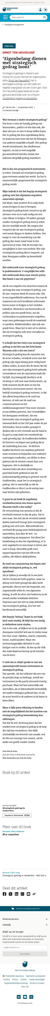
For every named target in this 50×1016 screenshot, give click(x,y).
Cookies (23, 980)
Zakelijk (7, 924)
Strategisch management (14, 25)
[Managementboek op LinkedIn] (19, 997)
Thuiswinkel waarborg (14, 976)
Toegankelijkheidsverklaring (15, 983)
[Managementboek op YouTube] (25, 997)
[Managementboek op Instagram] (31, 997)
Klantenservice (11, 919)
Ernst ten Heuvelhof (19, 80)
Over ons (25, 987)
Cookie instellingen (37, 980)
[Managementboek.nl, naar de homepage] (10, 11)
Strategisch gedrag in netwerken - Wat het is (24, 875)
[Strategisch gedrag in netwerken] (12, 789)
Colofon (6, 980)
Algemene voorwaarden (35, 976)
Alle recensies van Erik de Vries (17, 758)
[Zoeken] (44, 17)
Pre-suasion (11, 834)
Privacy (15, 980)
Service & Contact (37, 983)
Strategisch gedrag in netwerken (20, 98)
